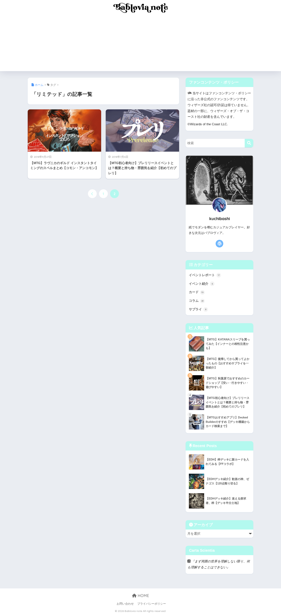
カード (196, 292)
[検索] (249, 143)
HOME (142, 595)
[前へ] (92, 193)
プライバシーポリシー (151, 603)
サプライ (197, 309)
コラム (196, 301)
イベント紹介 (201, 284)
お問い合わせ (125, 603)
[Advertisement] (140, 44)
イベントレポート (204, 275)
